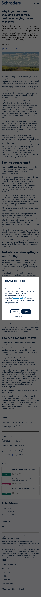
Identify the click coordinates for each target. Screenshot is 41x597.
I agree (26, 312)
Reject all (15, 312)
